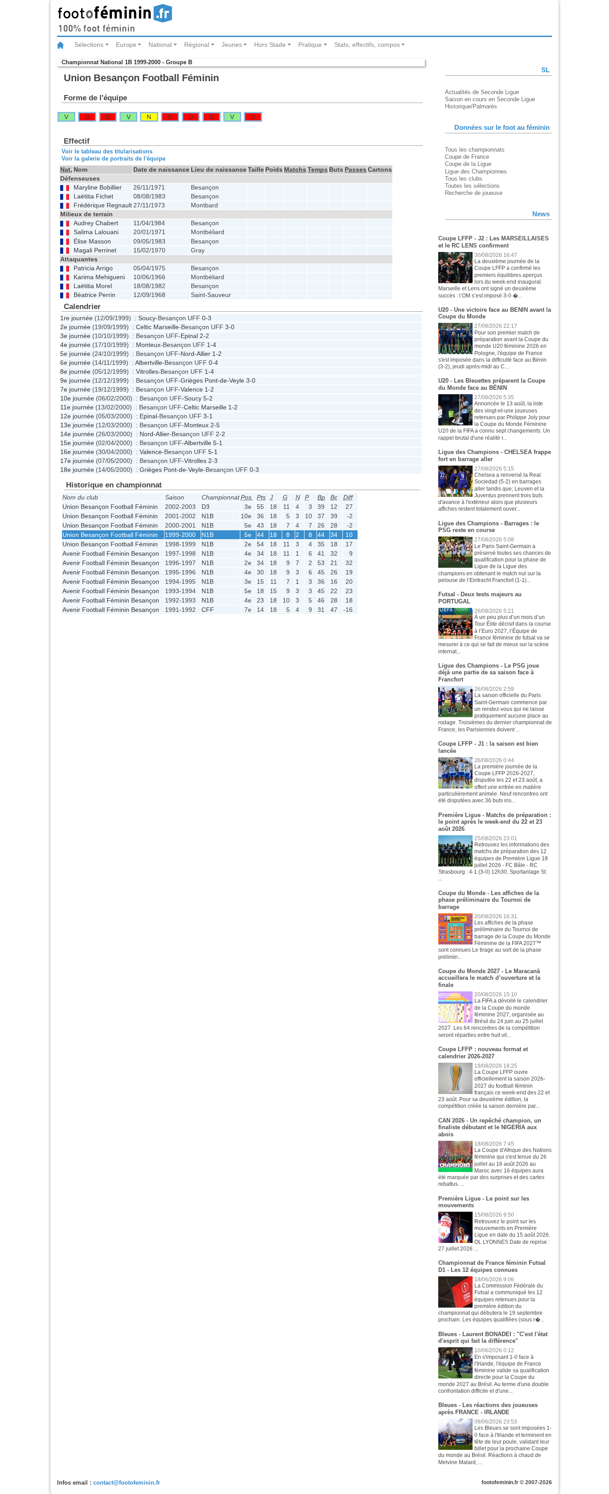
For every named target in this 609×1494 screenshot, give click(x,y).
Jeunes (232, 44)
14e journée (77, 433)
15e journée (77, 442)
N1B (208, 516)
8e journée (75, 371)
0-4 (213, 362)
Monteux (148, 344)
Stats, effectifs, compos (367, 44)
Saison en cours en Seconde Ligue (490, 99)
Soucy (147, 318)
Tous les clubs (463, 178)
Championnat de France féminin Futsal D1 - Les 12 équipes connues (492, 1266)
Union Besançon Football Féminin (110, 506)
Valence (192, 389)
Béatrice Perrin (94, 295)
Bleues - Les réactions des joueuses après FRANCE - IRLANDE (488, 1409)
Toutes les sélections (472, 185)
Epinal (189, 335)
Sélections (88, 44)
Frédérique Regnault (103, 205)
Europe (126, 44)
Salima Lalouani (96, 232)
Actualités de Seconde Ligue (482, 92)
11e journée (77, 407)
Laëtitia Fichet (93, 196)
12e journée (77, 416)
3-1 (208, 416)
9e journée (75, 380)
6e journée (75, 362)
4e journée (75, 344)
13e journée (77, 425)
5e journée (75, 353)
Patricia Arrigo (93, 268)
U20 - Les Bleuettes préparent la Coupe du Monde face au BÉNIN (491, 384)
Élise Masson (92, 241)
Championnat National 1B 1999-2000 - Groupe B (127, 62)
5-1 (217, 442)
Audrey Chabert (96, 223)
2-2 (204, 335)
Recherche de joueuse (473, 193)
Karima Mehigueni (99, 277)
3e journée (75, 335)
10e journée (77, 398)
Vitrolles (147, 371)
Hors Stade (270, 44)
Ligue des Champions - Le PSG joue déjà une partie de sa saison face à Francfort (488, 672)
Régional (196, 44)
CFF (208, 609)
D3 (206, 506)
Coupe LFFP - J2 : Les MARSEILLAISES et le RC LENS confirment (493, 242)
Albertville (148, 362)
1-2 (217, 353)
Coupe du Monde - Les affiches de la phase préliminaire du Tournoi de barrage (488, 900)
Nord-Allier (195, 353)
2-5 (215, 425)
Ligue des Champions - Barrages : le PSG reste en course (488, 527)
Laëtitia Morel (93, 286)
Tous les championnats (475, 149)
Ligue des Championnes (476, 171)
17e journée (77, 460)
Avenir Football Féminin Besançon (110, 553)
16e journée (77, 451)
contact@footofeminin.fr (126, 1482)
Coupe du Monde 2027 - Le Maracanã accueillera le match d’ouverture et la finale (489, 978)
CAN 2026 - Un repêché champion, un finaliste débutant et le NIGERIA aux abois (489, 1127)
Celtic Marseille (157, 326)
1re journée (76, 318)
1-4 (211, 344)
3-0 (230, 326)
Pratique (310, 44)
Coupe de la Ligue (468, 164)
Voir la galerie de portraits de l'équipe (113, 158)
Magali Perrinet (95, 250)
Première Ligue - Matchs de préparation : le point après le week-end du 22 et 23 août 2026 (494, 822)
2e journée (75, 326)
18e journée (77, 469)
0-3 (206, 318)
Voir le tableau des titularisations (107, 151)
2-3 (213, 460)
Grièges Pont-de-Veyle (212, 380)
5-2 (208, 398)
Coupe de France (467, 156)
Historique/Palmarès (471, 106)
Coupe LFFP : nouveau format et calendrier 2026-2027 (483, 1053)
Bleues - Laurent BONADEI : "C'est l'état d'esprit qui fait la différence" (492, 1338)
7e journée (75, 389)
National (160, 44)
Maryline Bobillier (98, 187)
